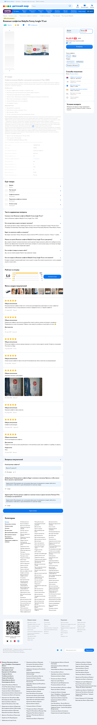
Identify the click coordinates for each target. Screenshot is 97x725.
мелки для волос (24, 608)
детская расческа (39, 535)
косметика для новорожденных (24, 585)
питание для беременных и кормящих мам (55, 546)
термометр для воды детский (39, 603)
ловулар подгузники (25, 548)
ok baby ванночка (24, 521)
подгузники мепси (24, 561)
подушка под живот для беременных (54, 543)
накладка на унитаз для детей (40, 597)
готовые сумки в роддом (54, 551)
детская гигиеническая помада (40, 564)
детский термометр (39, 601)
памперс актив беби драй (41, 553)
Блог (62, 634)
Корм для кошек (81, 624)
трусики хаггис (23, 532)
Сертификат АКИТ (32, 636)
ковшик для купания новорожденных (53, 591)
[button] (90, 11)
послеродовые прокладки (55, 549)
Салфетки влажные (45, 16)
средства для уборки (54, 560)
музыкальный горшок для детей (40, 586)
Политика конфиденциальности (35, 631)
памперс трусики (24, 530)
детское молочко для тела (41, 573)
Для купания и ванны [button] (10, 534)
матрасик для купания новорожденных (54, 573)
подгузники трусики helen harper (25, 538)
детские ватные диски (40, 537)
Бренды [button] (7, 522)
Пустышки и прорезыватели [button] (9, 537)
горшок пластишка (24, 569)
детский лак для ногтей (25, 599)
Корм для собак (81, 627)
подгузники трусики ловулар (25, 528)
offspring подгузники (25, 550)
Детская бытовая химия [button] (11, 532)
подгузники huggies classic (39, 547)
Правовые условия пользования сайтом (22, 649)
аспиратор (23, 577)
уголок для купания (53, 565)
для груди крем (52, 535)
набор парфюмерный (25, 611)
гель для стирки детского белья (40, 571)
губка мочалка (52, 584)
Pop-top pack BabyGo (67, 16)
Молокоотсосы (52, 539)
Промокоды (30, 629)
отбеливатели (52, 555)
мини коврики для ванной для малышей (55, 576)
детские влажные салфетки (39, 609)
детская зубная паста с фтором (40, 606)
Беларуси (22, 652)
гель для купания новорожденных (24, 582)
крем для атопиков (24, 579)
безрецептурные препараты (53, 529)
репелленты (23, 597)
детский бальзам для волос (39, 531)
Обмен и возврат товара (33, 626)
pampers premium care (40, 555)
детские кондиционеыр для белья (54, 553)
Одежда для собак (81, 629)
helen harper (23, 559)
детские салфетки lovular (26, 571)
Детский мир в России (8, 652)
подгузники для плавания (40, 559)
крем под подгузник (39, 543)
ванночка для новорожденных (53, 568)
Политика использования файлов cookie (33, 634)
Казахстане (16, 652)
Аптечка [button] (7, 528)
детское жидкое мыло (40, 599)
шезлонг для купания (54, 580)
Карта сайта (30, 640)
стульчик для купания (40, 592)
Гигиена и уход (13, 16)
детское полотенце (53, 586)
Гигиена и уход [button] (9, 526)
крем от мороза (38, 528)
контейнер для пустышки (55, 594)
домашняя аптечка (53, 521)
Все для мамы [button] (8, 530)
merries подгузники (24, 563)
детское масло (38, 582)
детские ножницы (39, 590)
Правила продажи (32, 627)
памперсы (22, 552)
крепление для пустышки (55, 597)
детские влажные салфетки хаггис (24, 575)
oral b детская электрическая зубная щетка (25, 543)
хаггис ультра (38, 551)
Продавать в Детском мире (34, 624)
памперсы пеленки (53, 608)
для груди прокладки (54, 533)
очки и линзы (52, 526)
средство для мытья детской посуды (39, 577)
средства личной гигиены (55, 541)
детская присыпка (39, 588)
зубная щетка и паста (25, 592)
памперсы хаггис (24, 556)
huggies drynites (38, 549)
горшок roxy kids (24, 565)
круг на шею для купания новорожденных (40, 567)
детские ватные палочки (40, 539)
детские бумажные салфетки (53, 606)
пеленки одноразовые (54, 603)
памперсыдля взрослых (54, 531)
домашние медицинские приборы (54, 524)
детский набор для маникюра (24, 605)
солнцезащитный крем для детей (40, 524)
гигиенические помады (25, 601)
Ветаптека (79, 631)
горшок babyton (24, 567)
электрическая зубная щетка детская (40, 561)
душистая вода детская (25, 610)
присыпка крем (52, 610)
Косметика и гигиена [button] (10, 524)
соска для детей (52, 595)
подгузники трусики (39, 557)
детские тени (38, 526)
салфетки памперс (24, 573)
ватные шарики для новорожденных (24, 588)
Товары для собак (81, 626)
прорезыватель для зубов (55, 599)
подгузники (37, 583)
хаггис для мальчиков (39, 545)
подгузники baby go (25, 557)
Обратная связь (31, 638)
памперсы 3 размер (25, 554)
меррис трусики (24, 540)
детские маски (38, 575)
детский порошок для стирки (54, 563)
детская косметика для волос (25, 595)
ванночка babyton (24, 523)
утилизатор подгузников (54, 601)
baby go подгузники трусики (25, 535)
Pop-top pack (56, 16)
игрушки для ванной (39, 533)
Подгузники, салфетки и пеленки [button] (11, 541)
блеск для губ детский (25, 603)
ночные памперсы (39, 580)
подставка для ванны (54, 570)
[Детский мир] (16, 6)
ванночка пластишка (25, 525)
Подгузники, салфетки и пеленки (28, 16)
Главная (5, 16)
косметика (51, 537)
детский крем (38, 541)
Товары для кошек (81, 622)
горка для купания (53, 582)
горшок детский (52, 578)
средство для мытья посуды (53, 558)
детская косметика (24, 590)
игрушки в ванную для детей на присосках (54, 588)
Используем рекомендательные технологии (13, 650)
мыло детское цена (39, 521)
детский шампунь (39, 594)
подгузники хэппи (24, 546)
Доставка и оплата (32, 622)
